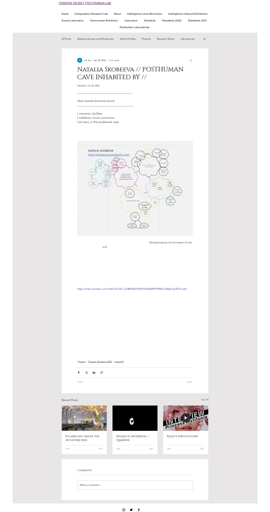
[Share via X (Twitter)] (86, 372)
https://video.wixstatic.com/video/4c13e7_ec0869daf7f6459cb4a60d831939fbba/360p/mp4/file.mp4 (132, 288)
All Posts (66, 38)
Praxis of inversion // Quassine (132, 438)
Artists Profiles (128, 38)
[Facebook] (139, 510)
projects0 (118, 361)
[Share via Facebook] (78, 372)
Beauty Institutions (182, 436)
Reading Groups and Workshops (95, 38)
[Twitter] (131, 510)
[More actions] (191, 60)
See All (205, 399)
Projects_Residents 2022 (100, 361)
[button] (204, 39)
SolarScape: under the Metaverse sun (82, 438)
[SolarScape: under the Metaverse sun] (84, 418)
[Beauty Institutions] (185, 418)
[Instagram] (124, 510)
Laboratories (188, 38)
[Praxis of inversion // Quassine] (135, 418)
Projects (146, 38)
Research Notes (165, 38)
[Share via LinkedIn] (93, 372)
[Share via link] (101, 372)
